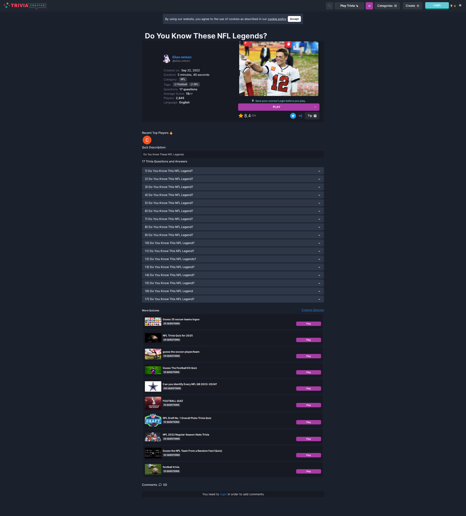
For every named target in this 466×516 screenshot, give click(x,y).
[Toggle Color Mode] (460, 5)
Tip (310, 115)
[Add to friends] (329, 5)
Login (437, 5)
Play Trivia (347, 5)
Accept (294, 18)
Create (410, 5)
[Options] (300, 116)
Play (308, 323)
